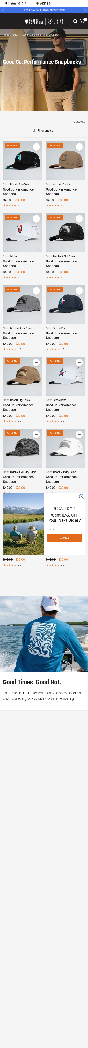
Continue (64, 537)
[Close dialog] (81, 496)
